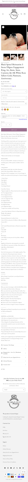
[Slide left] (1, 57)
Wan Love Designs (12, 479)
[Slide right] (26, 57)
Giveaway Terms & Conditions (9, 462)
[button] (2, 14)
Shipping (2, 83)
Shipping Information (7, 455)
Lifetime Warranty (7, 449)
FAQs (4, 427)
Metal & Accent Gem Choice (6, 88)
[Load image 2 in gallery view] (14, 57)
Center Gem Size (4, 95)
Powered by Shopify (18, 479)
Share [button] (4, 369)
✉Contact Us (6, 433)
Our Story (5, 430)
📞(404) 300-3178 (7, 436)
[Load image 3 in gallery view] (21, 57)
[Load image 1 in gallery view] (7, 57)
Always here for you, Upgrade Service (11, 452)
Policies (4, 445)
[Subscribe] (23, 389)
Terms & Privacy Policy (8, 458)
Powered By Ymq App (23, 119)
